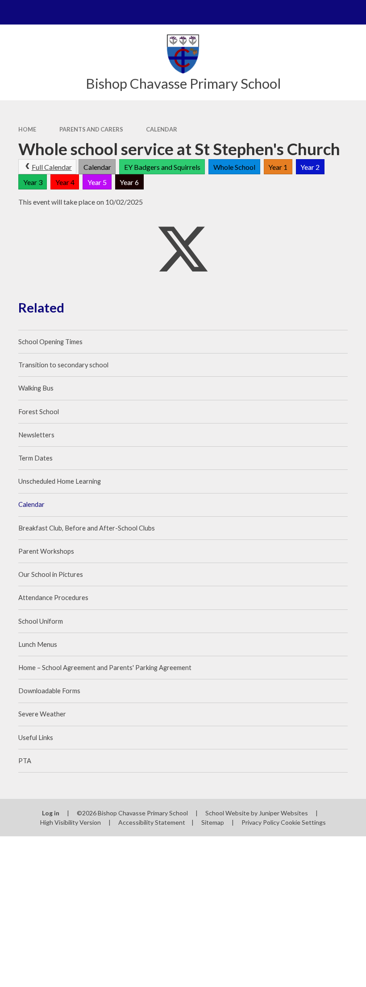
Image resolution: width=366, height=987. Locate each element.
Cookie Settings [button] (303, 822)
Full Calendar (52, 167)
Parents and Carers (91, 129)
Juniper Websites (283, 813)
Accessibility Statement (151, 822)
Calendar (161, 129)
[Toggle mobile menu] (12, 12)
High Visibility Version (70, 822)
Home (27, 129)
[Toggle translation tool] (329, 12)
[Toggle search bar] (353, 12)
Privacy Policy (260, 822)
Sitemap (212, 822)
